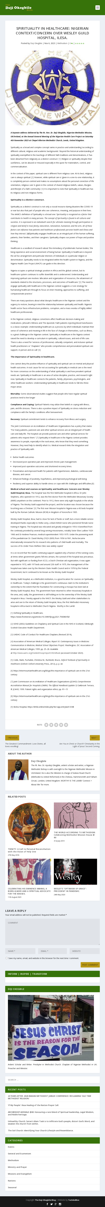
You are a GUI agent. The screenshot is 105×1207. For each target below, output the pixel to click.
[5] (80, 282)
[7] (37, 437)
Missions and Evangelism (20, 1173)
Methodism (62, 43)
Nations (12, 1180)
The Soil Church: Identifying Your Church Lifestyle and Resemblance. (40, 1130)
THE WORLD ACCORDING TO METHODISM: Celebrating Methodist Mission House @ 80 (75, 835)
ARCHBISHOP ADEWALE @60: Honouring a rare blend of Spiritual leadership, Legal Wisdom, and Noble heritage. (51, 1113)
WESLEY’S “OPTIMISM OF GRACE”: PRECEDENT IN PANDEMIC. (70, 889)
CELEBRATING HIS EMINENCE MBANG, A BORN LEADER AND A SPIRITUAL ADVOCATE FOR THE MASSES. (29, 891)
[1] (60, 159)
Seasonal (12, 1187)
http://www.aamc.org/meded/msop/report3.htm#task (36, 653)
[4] (12, 641)
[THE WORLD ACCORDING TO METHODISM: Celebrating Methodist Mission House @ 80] (75, 815)
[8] (93, 483)
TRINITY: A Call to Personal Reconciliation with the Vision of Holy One (29, 850)
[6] (39, 350)
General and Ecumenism (19, 1153)
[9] (35, 508)
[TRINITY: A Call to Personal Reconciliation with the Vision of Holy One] (29, 823)
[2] (32, 177)
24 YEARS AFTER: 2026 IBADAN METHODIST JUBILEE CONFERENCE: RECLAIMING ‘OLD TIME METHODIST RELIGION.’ (49, 1097)
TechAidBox (73, 1200)
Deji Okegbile (36, 43)
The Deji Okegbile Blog (45, 1200)
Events (11, 1147)
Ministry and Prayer (17, 1167)
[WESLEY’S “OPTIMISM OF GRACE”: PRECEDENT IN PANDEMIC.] (75, 872)
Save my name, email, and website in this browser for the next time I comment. (43, 958)
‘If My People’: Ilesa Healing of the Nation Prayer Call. (33, 1105)
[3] (43, 189)
